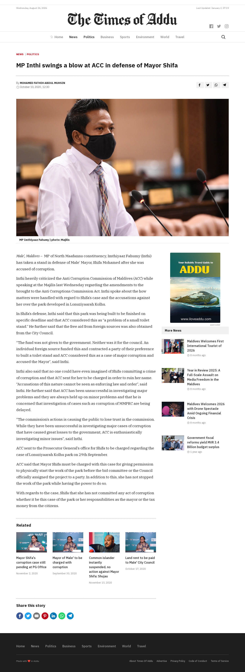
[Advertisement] (195, 496)
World (164, 37)
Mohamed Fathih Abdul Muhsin (42, 83)
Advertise (162, 661)
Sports (125, 37)
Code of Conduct (198, 661)
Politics (89, 37)
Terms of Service (220, 661)
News (73, 37)
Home (59, 37)
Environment (145, 37)
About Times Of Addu (141, 661)
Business (107, 37)
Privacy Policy (178, 661)
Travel (179, 37)
